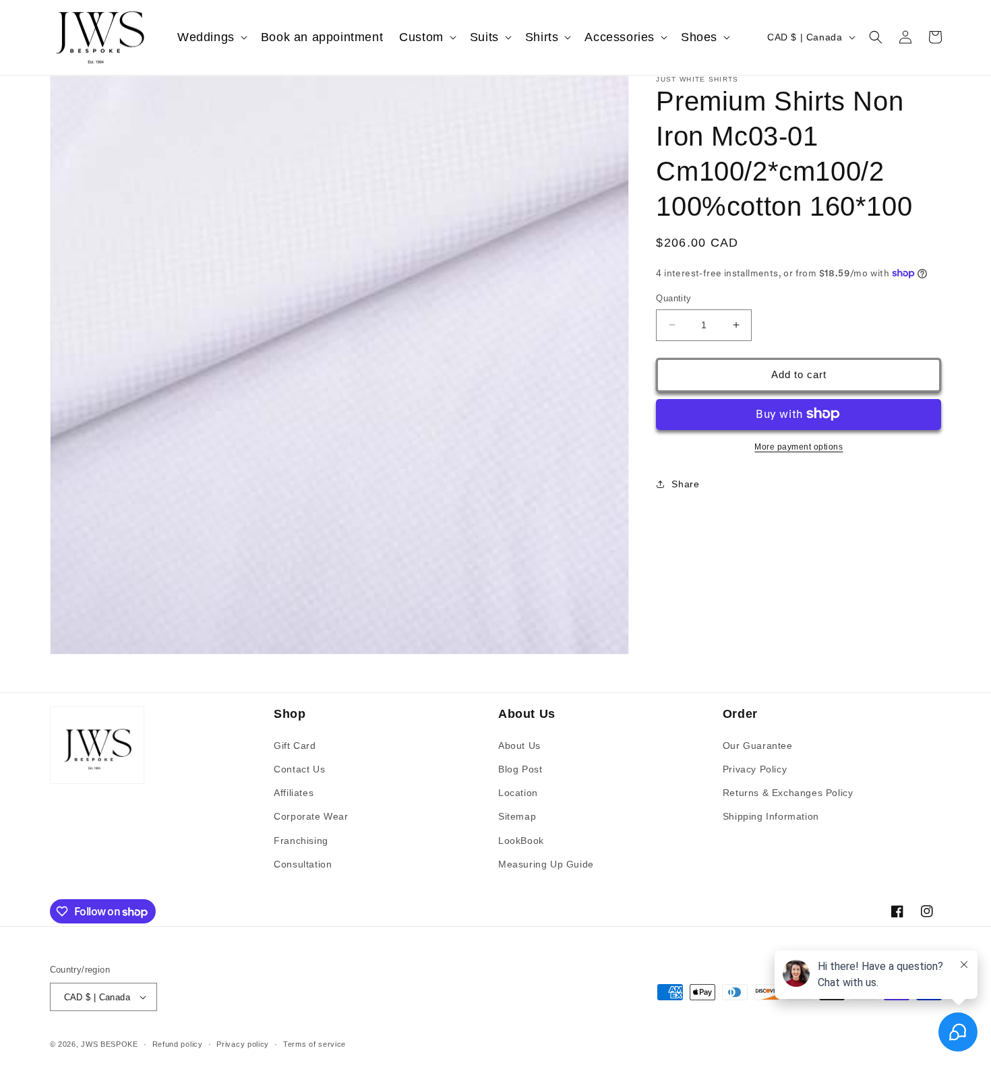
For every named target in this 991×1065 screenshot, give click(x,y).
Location (518, 792)
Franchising (301, 840)
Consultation (303, 864)
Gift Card (295, 745)
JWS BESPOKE (109, 1044)
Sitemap (517, 816)
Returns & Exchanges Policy (788, 792)
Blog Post (520, 769)
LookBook (521, 840)
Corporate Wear (311, 816)
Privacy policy (242, 1044)
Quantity (673, 298)
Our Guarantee (758, 745)
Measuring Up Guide (546, 864)
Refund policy (177, 1044)
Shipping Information (771, 816)
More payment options (798, 446)
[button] (211, 37)
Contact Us (299, 769)
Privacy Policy (755, 769)
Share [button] (685, 484)
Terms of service (314, 1044)
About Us (519, 745)
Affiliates (293, 792)
